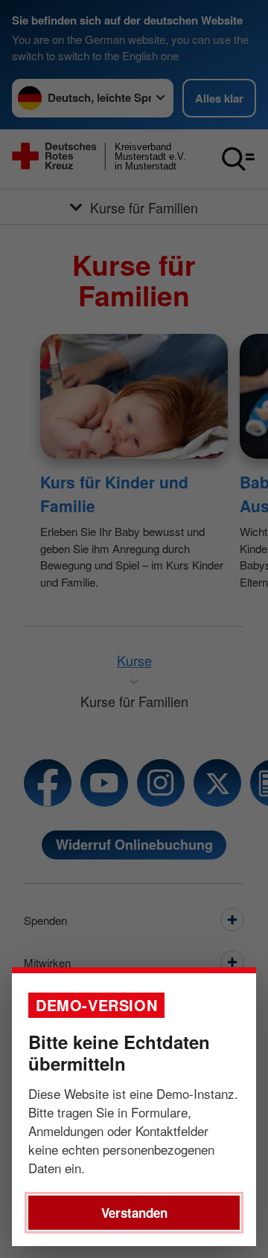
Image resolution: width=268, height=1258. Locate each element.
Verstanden (134, 1213)
